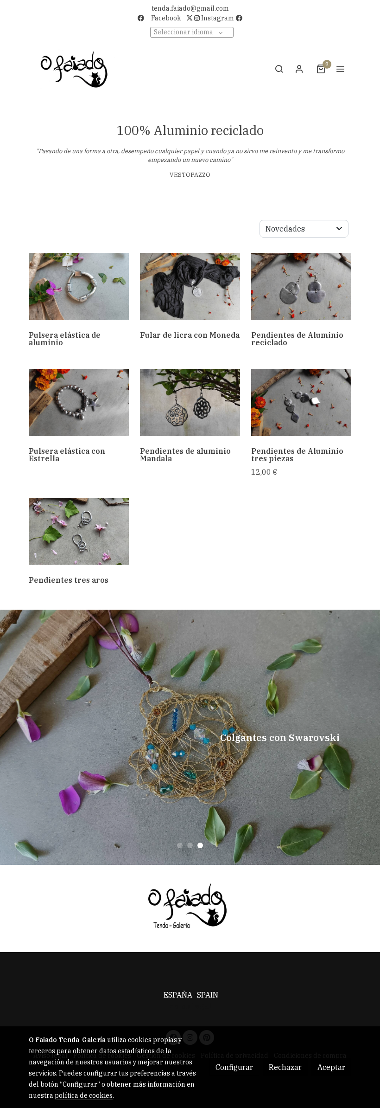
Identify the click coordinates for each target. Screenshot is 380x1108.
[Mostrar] (188, 906)
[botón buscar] (279, 68)
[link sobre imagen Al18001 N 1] (190, 286)
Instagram (217, 18)
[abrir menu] (340, 68)
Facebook (166, 18)
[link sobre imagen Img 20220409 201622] (190, 402)
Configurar (234, 1067)
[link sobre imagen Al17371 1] (301, 286)
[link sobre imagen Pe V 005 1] (79, 531)
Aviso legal (190, 1006)
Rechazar (285, 1067)
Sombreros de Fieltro (190, 737)
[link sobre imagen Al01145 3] (79, 286)
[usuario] (299, 68)
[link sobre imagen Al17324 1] (301, 402)
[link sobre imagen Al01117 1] (79, 402)
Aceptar (331, 1067)
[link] (74, 69)
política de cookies (84, 1095)
